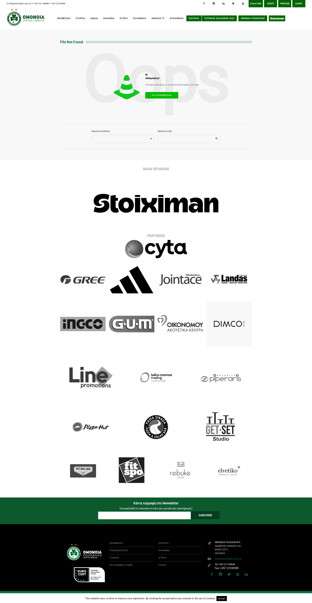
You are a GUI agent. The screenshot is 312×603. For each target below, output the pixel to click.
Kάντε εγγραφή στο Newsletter (156, 503)
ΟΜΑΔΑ (94, 18)
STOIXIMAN (277, 18)
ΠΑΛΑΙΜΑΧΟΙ (139, 18)
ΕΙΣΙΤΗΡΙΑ (194, 18)
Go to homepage (162, 95)
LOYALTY (270, 3)
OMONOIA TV (158, 18)
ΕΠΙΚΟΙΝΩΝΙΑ (177, 18)
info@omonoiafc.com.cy (228, 558)
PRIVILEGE (284, 3)
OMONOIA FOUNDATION (253, 18)
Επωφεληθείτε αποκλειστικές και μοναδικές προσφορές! (156, 508)
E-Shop (298, 3)
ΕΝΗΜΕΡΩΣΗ (64, 18)
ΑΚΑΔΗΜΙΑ (108, 18)
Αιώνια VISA (255, 3)
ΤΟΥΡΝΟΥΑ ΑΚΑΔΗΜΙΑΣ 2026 (219, 18)
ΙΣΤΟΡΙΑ (124, 18)
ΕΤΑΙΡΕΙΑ (80, 18)
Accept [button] (221, 598)
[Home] (11, 18)
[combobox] (122, 139)
